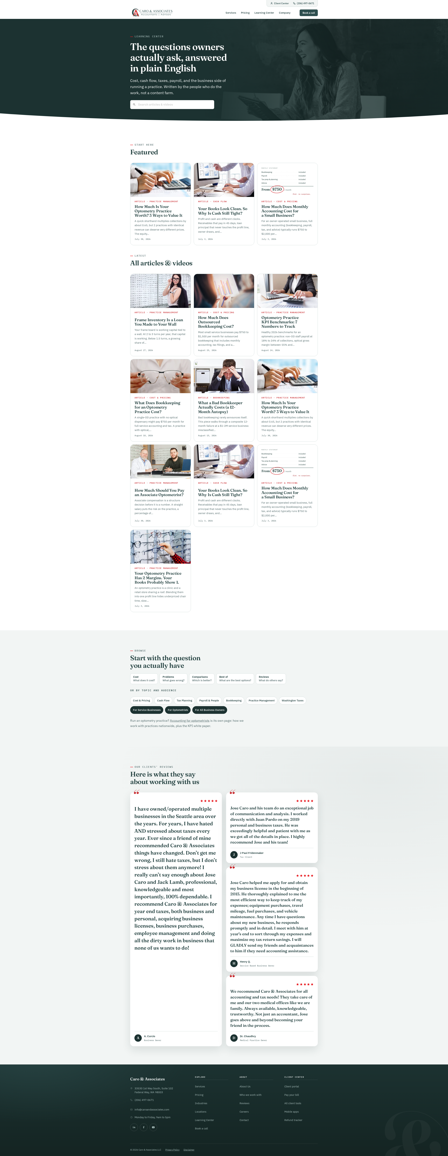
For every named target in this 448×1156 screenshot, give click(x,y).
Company (284, 13)
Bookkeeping (233, 700)
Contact (244, 1120)
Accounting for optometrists (189, 721)
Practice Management (262, 700)
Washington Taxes (292, 700)
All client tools (292, 1103)
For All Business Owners (209, 710)
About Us (245, 1086)
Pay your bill (291, 1094)
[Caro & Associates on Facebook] (144, 1127)
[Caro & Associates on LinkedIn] (134, 1127)
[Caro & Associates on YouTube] (153, 1127)
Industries (201, 1103)
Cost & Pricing (141, 700)
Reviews (244, 1103)
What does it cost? (144, 678)
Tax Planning (184, 700)
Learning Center (264, 13)
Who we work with (251, 1094)
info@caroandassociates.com (152, 1109)
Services (231, 13)
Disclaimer (189, 1149)
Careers (244, 1111)
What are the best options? (235, 678)
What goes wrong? (173, 678)
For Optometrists (178, 710)
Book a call (309, 12)
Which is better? (202, 678)
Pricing (245, 13)
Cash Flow (163, 700)
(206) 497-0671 (305, 3)
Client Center (281, 3)
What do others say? (271, 678)
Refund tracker (293, 1120)
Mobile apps (291, 1111)
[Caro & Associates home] (152, 13)
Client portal (291, 1086)
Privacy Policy (172, 1149)
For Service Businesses (147, 710)
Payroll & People (209, 700)
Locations (200, 1111)
